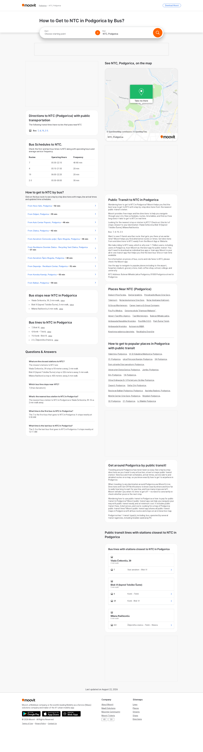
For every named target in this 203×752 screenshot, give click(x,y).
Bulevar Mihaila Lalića (159, 316)
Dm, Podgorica (114, 375)
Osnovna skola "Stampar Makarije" (140, 311)
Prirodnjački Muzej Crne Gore (157, 295)
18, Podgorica (130, 375)
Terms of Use (27, 723)
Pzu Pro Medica (115, 311)
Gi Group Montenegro (117, 305)
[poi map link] (141, 105)
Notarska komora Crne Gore (131, 300)
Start (46, 31)
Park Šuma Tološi (161, 321)
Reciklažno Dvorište (145, 332)
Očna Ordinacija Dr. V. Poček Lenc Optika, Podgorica (131, 380)
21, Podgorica (129, 401)
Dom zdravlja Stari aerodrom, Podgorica (126, 364)
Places (136, 708)
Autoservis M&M (136, 326)
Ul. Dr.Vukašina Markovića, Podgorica (145, 354)
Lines (135, 704)
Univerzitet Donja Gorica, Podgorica (124, 370)
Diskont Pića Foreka (117, 295)
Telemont (112, 300)
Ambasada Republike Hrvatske (122, 321)
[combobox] (68, 33)
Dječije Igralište (135, 295)
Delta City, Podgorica (136, 385)
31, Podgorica (114, 359)
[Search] (157, 32)
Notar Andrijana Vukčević (158, 300)
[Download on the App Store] (51, 714)
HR (104, 719)
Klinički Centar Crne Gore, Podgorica (124, 396)
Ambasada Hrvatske (117, 326)
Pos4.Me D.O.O (144, 321)
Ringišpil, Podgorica (151, 396)
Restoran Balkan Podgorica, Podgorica (125, 391)
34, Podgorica (161, 359)
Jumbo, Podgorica (150, 370)
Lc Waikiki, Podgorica (146, 401)
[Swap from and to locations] (97, 32)
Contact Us (52, 723)
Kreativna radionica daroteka (121, 332)
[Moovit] (29, 5)
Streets (136, 712)
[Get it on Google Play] (31, 714)
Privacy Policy (40, 723)
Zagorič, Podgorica (116, 385)
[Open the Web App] (71, 714)
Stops (135, 715)
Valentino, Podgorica (117, 354)
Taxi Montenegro (140, 316)
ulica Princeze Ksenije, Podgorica (137, 359)
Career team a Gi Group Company (144, 305)
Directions (137, 719)
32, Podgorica (114, 401)
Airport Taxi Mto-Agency (119, 316)
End (104, 31)
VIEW (62, 300)
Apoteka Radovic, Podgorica (157, 391)
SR (111, 719)
